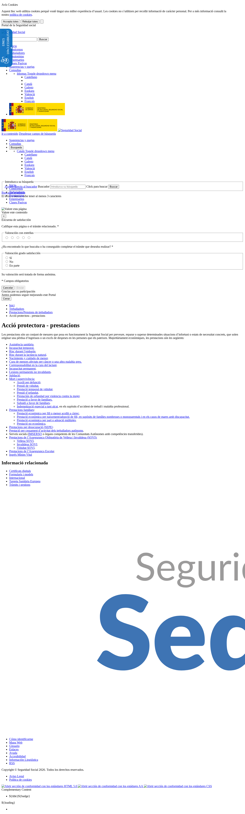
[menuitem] (126, 809)
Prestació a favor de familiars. (34, 399)
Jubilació (14, 375)
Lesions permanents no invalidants (30, 372)
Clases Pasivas (18, 63)
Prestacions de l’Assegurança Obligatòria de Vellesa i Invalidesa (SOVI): (53, 437)
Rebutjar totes (30, 21)
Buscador (43, 186)
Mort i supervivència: (22, 378)
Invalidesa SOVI (27, 444)
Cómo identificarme (21, 739)
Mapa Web (15, 742)
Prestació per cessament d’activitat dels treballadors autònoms (46, 430)
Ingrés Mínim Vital (20, 454)
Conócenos (16, 49)
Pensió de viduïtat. (28, 385)
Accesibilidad (17, 756)
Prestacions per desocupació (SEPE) (31, 427)
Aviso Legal (16, 776)
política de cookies (21, 14)
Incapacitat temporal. (21, 347)
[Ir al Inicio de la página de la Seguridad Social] (13, 32)
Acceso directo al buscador (21, 186)
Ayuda (13, 752)
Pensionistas (16, 56)
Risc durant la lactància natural (27, 354)
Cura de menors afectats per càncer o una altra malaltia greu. (45, 361)
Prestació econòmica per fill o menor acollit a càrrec (48, 413)
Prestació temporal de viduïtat (34, 389)
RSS (12, 763)
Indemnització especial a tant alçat (37, 406)
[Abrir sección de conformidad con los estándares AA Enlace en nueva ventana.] (111, 786)
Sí (10, 258)
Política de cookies (20, 779)
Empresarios (16, 59)
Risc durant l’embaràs (22, 351)
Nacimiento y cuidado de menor (28, 358)
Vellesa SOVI (25, 441)
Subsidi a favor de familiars (33, 403)
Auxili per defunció (28, 382)
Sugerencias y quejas (21, 66)
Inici (12, 305)
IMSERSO (35, 434)
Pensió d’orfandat (27, 392)
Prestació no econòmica (31, 423)
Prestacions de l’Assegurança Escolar (31, 451)
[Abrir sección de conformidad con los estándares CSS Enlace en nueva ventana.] (178, 786)
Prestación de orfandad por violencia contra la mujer (48, 396)
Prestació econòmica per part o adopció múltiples (46, 420)
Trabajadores (17, 53)
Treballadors (16, 308)
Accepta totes (11, 21)
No (11, 261)
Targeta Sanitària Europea (24, 481)
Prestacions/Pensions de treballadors (31, 312)
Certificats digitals (20, 471)
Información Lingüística (23, 759)
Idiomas (36, 73)
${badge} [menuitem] (19, 796)
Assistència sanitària (21, 344)
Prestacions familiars (21, 409)
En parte (14, 265)
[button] (122, 210)
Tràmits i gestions (19, 484)
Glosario (14, 746)
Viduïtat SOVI (25, 447)
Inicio (13, 46)
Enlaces (14, 749)
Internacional (17, 477)
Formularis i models (21, 474)
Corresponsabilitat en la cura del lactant (32, 365)
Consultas (15, 70)
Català (35, 151)
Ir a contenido (10, 133)
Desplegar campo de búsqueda (37, 133)
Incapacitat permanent (22, 368)
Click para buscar (96, 186)
